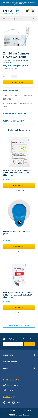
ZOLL (9, 60)
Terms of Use (29, 411)
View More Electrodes (19, 325)
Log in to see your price (15, 65)
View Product (19, 191)
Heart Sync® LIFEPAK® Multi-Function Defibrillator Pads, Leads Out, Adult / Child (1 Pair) (18, 294)
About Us (7, 368)
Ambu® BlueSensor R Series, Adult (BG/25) (16, 232)
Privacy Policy (9, 411)
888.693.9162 (20, 4)
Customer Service (11, 361)
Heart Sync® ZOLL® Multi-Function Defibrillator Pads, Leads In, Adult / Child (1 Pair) (17, 172)
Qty (4, 76)
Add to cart (19, 82)
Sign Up (29, 344)
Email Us (10, 390)
